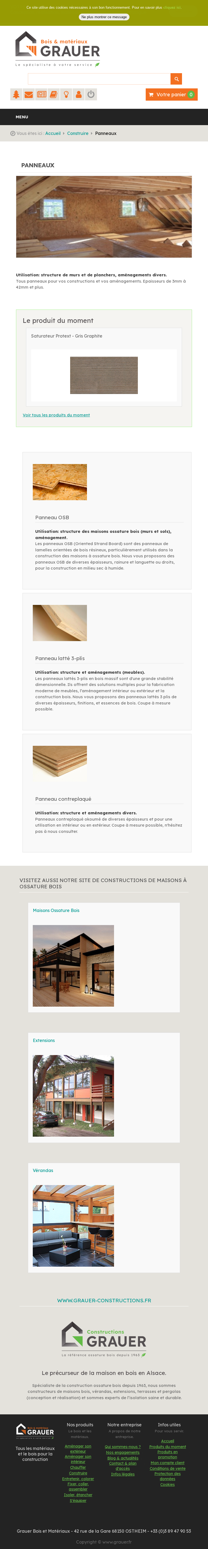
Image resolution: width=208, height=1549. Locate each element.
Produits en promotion (167, 1454)
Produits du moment (167, 1446)
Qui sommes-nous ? (123, 1446)
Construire (78, 133)
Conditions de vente (168, 1468)
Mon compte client (167, 1462)
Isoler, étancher (78, 1494)
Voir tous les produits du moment (56, 415)
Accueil (53, 133)
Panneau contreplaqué (63, 799)
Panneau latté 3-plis (60, 658)
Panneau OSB (52, 517)
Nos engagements (122, 1452)
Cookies (167, 1484)
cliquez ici (172, 7)
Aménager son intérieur (78, 1459)
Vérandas (43, 1170)
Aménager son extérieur (78, 1449)
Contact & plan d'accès (122, 1466)
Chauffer (78, 1467)
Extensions (44, 1040)
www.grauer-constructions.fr (104, 1300)
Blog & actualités (122, 1458)
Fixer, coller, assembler (78, 1487)
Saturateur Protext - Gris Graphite (66, 336)
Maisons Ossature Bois (56, 910)
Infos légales (123, 1474)
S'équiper (78, 1500)
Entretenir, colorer (78, 1478)
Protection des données (167, 1476)
